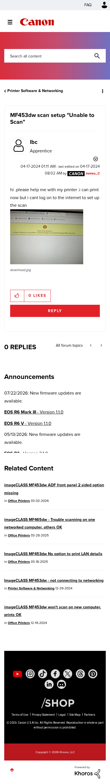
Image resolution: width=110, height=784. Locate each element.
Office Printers (19, 500)
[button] (46, 236)
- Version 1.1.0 (33, 412)
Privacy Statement (43, 714)
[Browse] (13, 22)
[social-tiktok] (42, 673)
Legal (62, 714)
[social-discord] (61, 684)
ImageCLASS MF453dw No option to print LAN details (53, 554)
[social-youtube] (17, 673)
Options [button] (102, 91)
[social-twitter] (67, 673)
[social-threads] (80, 673)
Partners (89, 714)
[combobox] (55, 56)
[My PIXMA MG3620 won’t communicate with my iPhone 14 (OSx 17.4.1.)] (91, 345)
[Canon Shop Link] (55, 702)
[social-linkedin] (49, 684)
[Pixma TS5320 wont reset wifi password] (101, 345)
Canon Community (37, 22)
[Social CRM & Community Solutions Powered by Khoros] (87, 772)
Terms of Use (20, 714)
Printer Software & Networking (35, 91)
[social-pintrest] (92, 673)
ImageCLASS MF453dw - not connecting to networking (54, 580)
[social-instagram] (30, 673)
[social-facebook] (55, 673)
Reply (55, 311)
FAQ (88, 5)
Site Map (74, 714)
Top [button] (12, 769)
